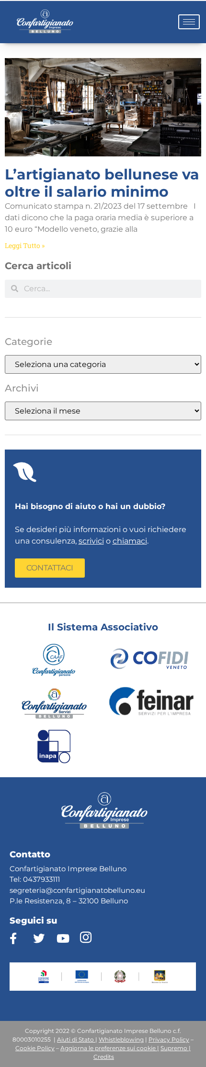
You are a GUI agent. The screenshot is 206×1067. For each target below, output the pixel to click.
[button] (50, 568)
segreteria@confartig (47, 890)
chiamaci (130, 540)
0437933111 (41, 879)
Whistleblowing (121, 1039)
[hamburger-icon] (189, 21)
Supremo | (175, 1048)
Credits (103, 1056)
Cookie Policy (35, 1048)
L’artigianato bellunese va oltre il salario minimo (102, 183)
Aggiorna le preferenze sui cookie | (109, 1048)
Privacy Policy (169, 1039)
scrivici (91, 540)
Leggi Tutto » (25, 245)
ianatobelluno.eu (115, 890)
